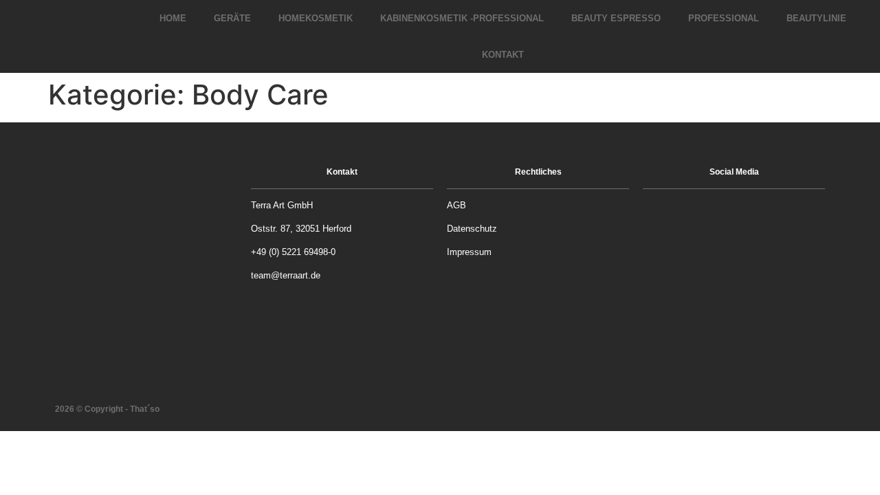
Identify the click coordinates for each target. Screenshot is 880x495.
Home (173, 18)
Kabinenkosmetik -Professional (462, 18)
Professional (723, 18)
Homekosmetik (315, 18)
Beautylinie (816, 18)
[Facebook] (717, 214)
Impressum (469, 252)
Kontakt (503, 55)
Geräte (232, 18)
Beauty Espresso (616, 18)
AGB (456, 205)
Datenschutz (472, 228)
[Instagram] (751, 214)
